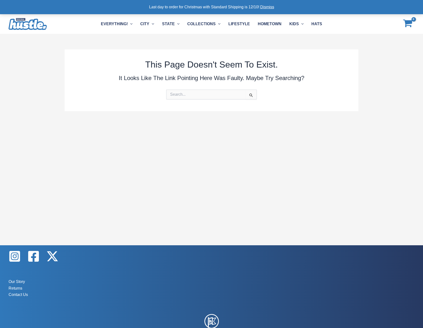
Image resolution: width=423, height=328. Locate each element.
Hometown (270, 24)
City (144, 24)
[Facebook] (33, 256)
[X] (52, 256)
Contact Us (18, 295)
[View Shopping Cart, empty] (407, 24)
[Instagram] (15, 256)
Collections (201, 24)
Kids (294, 24)
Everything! (114, 24)
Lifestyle (239, 24)
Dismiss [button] (267, 7)
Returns (15, 288)
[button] (130, 24)
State (168, 24)
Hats (316, 24)
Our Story (17, 282)
